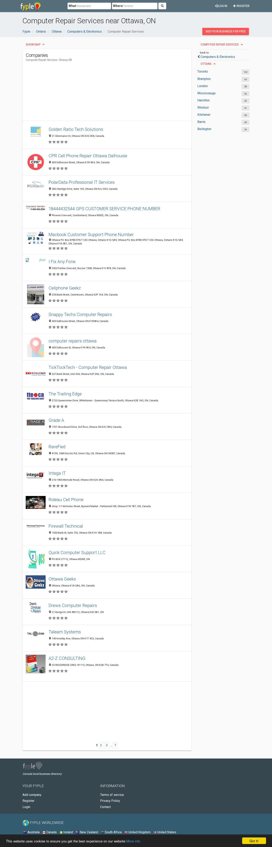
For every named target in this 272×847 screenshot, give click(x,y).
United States (166, 832)
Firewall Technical (66, 526)
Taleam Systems (65, 631)
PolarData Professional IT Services (82, 182)
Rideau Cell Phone (66, 499)
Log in (222, 6)
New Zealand (88, 832)
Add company (32, 795)
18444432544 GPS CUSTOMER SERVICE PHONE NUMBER (104, 208)
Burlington (204, 129)
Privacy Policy (110, 801)
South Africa (113, 832)
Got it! (254, 840)
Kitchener (203, 115)
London (202, 86)
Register (242, 6)
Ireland (68, 832)
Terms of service (112, 795)
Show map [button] (33, 44)
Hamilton (203, 100)
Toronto (202, 71)
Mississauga (206, 93)
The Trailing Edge (65, 393)
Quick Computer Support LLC (77, 552)
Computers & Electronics (218, 57)
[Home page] (31, 6)
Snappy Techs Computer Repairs (80, 314)
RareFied (57, 446)
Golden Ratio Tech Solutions (76, 129)
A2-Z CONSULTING (67, 658)
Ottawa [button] (206, 63)
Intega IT (57, 473)
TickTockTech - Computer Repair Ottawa (88, 367)
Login (26, 807)
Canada (51, 832)
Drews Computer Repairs (73, 605)
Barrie (201, 122)
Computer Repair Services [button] (220, 44)
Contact (105, 807)
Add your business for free (225, 31)
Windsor (203, 107)
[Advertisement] (98, 93)
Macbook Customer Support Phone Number (91, 234)
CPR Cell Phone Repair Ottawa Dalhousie (88, 155)
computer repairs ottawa (73, 340)
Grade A (56, 420)
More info (133, 840)
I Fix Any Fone (62, 261)
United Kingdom (139, 832)
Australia (33, 832)
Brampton (204, 79)
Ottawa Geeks (62, 579)
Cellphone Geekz (65, 288)
